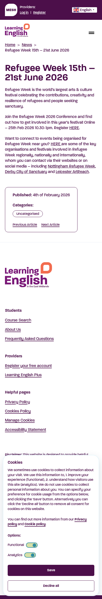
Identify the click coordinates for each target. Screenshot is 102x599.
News (27, 44)
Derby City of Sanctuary (26, 171)
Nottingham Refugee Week (71, 166)
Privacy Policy (17, 401)
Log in (24, 12)
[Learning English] (17, 31)
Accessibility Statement (25, 429)
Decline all (51, 586)
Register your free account (28, 365)
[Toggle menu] (91, 33)
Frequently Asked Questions (29, 338)
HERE (74, 127)
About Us (13, 329)
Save (51, 570)
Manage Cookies (20, 420)
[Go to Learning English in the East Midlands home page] (28, 275)
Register (39, 12)
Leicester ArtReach (72, 171)
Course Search (18, 320)
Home (10, 44)
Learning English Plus (23, 374)
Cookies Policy (18, 411)
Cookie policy (35, 524)
